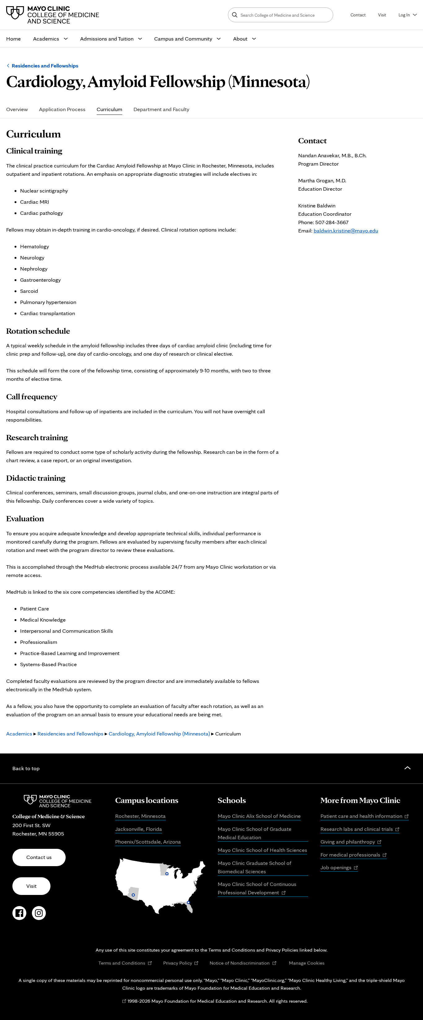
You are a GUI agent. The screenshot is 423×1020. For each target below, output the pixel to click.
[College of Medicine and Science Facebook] (19, 916)
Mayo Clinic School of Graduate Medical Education (254, 833)
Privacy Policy (181, 962)
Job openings (339, 868)
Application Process (62, 109)
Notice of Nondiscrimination (243, 962)
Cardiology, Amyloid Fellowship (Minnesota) (159, 733)
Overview (17, 109)
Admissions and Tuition (106, 38)
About (240, 38)
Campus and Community (183, 38)
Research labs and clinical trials (360, 829)
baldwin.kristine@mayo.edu (346, 230)
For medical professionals (354, 855)
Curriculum (109, 109)
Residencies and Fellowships (45, 65)
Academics (46, 38)
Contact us (39, 857)
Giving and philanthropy (351, 842)
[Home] (54, 15)
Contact (358, 14)
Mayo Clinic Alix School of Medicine (259, 816)
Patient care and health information (365, 816)
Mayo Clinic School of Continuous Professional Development (257, 889)
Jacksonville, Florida (138, 829)
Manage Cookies (307, 963)
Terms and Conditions (125, 962)
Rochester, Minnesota (140, 816)
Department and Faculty (161, 109)
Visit (382, 14)
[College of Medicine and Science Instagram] (39, 916)
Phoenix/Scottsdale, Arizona (148, 841)
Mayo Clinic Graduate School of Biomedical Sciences (254, 867)
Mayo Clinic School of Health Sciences (262, 850)
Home (13, 38)
